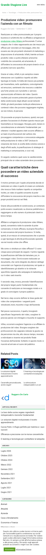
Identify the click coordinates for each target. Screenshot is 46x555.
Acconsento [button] (9, 549)
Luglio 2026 (6, 451)
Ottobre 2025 (6, 455)
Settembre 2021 (8, 478)
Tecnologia (12, 12)
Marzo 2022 (6, 465)
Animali (4, 504)
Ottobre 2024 (6, 460)
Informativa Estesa (23, 549)
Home (4, 12)
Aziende (4, 513)
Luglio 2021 (6, 487)
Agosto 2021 (6, 483)
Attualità (4, 509)
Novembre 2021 (8, 474)
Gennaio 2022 (7, 469)
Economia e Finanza (9, 522)
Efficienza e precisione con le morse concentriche (22, 434)
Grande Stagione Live (14, 4)
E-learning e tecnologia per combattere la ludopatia (22, 439)
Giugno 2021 (6, 492)
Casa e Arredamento (9, 518)
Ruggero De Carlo (7, 29)
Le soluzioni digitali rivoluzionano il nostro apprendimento (9, 373)
